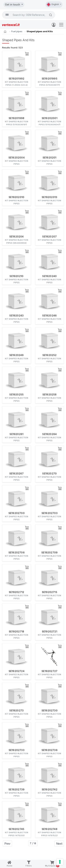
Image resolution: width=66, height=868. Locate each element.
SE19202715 (49, 592)
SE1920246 (49, 315)
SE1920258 (49, 394)
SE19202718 (16, 631)
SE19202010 (16, 197)
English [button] (55, 4)
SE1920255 (16, 394)
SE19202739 (16, 789)
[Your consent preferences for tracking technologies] (59, 862)
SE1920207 (49, 236)
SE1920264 (49, 434)
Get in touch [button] (13, 4)
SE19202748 (49, 829)
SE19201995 (49, 78)
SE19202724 (16, 671)
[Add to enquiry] (27, 54)
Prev (7, 843)
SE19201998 (16, 118)
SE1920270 (49, 473)
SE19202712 (16, 592)
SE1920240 (49, 276)
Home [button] (9, 865)
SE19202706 (16, 552)
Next (59, 843)
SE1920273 (16, 710)
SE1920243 (16, 315)
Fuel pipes (16, 31)
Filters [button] (29, 865)
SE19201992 (16, 78)
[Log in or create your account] (54, 24)
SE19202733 (16, 750)
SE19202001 (49, 118)
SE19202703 (50, 513)
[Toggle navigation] (61, 24)
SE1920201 (49, 157)
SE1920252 (49, 355)
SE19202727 (49, 671)
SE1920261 (16, 434)
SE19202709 (49, 552)
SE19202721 (49, 631)
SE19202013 (49, 197)
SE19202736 (50, 750)
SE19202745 (16, 829)
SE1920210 (16, 276)
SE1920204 (16, 236)
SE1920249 (16, 355)
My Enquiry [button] (51, 865)
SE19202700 (16, 513)
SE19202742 (49, 789)
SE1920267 (16, 473)
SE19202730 (50, 710)
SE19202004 (16, 157)
